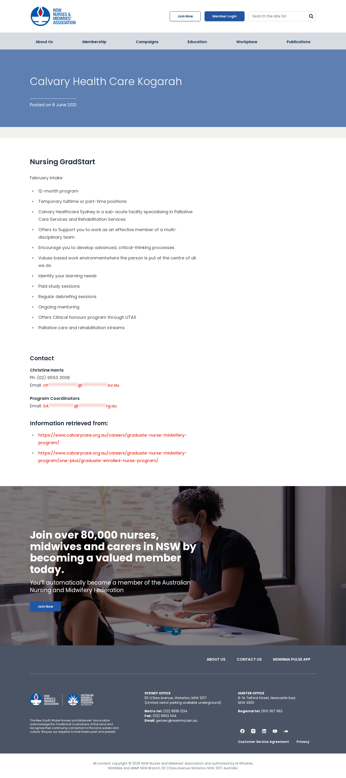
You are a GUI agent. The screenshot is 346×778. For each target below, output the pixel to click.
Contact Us (249, 659)
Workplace (246, 42)
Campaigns (147, 42)
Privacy (303, 741)
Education (197, 42)
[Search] (311, 16)
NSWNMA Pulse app (291, 659)
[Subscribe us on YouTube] (274, 731)
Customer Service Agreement (263, 741)
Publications (298, 42)
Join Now (185, 16)
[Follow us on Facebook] (242, 731)
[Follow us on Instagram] (253, 731)
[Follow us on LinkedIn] (264, 731)
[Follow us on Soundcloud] (285, 731)
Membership (94, 42)
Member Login (224, 16)
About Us (44, 42)
